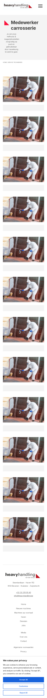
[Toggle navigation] (40, 6)
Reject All (23, 693)
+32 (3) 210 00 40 (23, 592)
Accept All (23, 680)
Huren (23, 617)
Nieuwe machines (23, 608)
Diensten (23, 621)
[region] (23, 677)
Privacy (23, 651)
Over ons (23, 637)
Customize (23, 686)
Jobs (23, 625)
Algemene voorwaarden (23, 647)
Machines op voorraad (23, 613)
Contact (23, 641)
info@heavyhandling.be (23, 596)
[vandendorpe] (18, 6)
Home (5, 62)
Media (23, 632)
